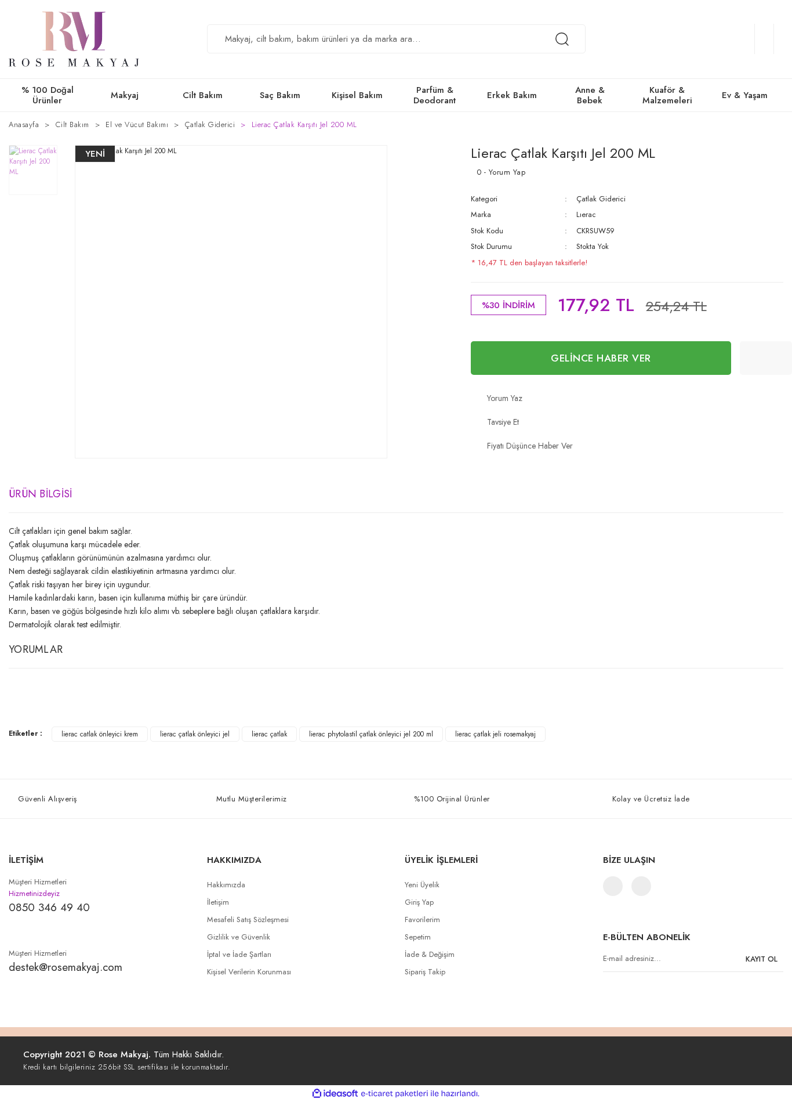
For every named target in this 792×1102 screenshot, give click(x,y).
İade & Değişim (430, 954)
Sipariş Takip (425, 971)
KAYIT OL (762, 958)
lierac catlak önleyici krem (99, 734)
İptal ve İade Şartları (239, 954)
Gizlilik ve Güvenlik (238, 936)
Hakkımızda (226, 884)
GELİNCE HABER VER (601, 358)
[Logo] (74, 39)
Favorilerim (422, 919)
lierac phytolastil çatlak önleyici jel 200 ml (371, 734)
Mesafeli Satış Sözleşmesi (248, 919)
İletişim (218, 902)
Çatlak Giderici (601, 198)
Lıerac (586, 214)
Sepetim (418, 936)
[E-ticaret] (394, 1093)
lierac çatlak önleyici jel (195, 734)
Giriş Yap (419, 902)
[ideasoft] (335, 1093)
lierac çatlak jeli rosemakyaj (495, 734)
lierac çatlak (269, 734)
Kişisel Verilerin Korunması (249, 971)
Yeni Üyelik (422, 884)
